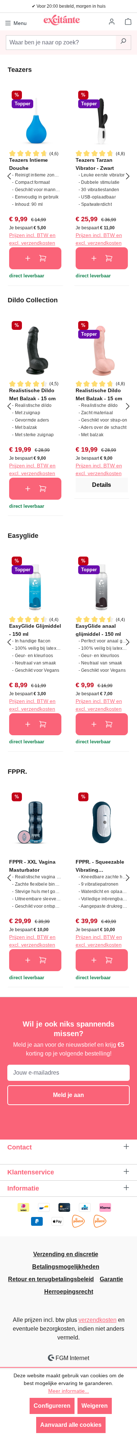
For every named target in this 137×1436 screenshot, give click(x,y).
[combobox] (61, 42)
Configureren (52, 1406)
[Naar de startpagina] (61, 20)
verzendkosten (98, 1320)
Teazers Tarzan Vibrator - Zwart (95, 164)
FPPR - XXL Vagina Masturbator (32, 865)
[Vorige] (9, 175)
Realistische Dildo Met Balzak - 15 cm (32, 394)
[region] (68, 175)
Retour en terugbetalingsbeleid (51, 1279)
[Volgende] (127, 175)
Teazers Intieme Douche (28, 164)
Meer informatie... (68, 1391)
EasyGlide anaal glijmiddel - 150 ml (98, 630)
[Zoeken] (123, 42)
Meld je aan (68, 1095)
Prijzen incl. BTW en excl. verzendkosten (32, 239)
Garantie (111, 1279)
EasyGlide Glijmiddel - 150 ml (35, 630)
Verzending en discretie (65, 1254)
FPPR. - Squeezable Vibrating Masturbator (100, 865)
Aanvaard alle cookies (71, 1425)
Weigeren (94, 1406)
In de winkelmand (35, 258)
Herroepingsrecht (68, 1292)
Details (101, 485)
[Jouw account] (112, 22)
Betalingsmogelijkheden (65, 1267)
